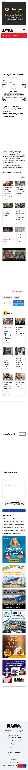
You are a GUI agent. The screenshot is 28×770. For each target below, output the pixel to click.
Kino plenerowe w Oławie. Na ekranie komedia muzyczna (15, 524)
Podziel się (19, 305)
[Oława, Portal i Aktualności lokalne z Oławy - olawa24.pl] (9, 30)
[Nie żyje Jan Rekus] (14, 92)
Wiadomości (14, 748)
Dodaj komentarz (14, 511)
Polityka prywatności (14, 755)
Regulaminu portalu (15, 502)
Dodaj (21, 434)
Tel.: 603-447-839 (14, 735)
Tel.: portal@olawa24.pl (14, 737)
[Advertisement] (14, 55)
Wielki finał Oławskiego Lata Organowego (15, 530)
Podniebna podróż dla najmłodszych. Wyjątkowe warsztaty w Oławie (15, 533)
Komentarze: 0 (9, 82)
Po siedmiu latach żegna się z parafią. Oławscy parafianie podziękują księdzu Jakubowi (15, 519)
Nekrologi (17, 297)
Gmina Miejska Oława (8, 297)
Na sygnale (14, 744)
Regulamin (14, 759)
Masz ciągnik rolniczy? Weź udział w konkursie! (15, 527)
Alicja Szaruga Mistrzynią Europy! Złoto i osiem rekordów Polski (13, 35)
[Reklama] (14, 13)
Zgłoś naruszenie (17, 291)
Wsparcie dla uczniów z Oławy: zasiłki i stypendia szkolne (15, 521)
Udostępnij (19, 301)
